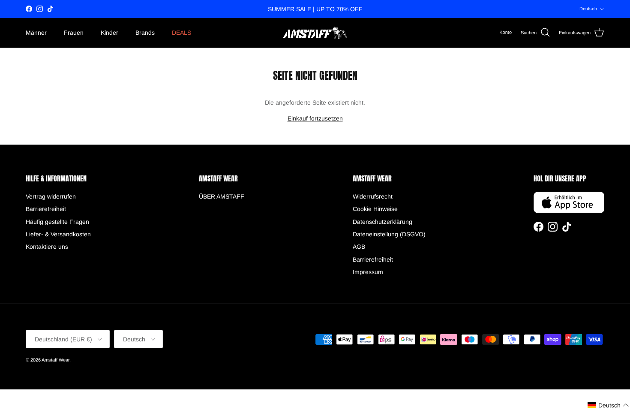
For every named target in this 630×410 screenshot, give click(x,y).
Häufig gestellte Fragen (57, 221)
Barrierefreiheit (373, 259)
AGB (359, 246)
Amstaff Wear (55, 359)
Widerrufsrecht (373, 196)
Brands (145, 32)
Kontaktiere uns (47, 246)
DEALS (181, 32)
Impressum (368, 271)
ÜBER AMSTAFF (221, 196)
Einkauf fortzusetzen (315, 118)
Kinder (109, 32)
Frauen (74, 32)
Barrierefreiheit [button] (46, 208)
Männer (36, 32)
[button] (608, 405)
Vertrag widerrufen (51, 196)
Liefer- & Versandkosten (58, 234)
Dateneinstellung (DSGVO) (389, 234)
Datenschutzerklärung (382, 221)
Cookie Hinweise (375, 208)
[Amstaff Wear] (315, 33)
